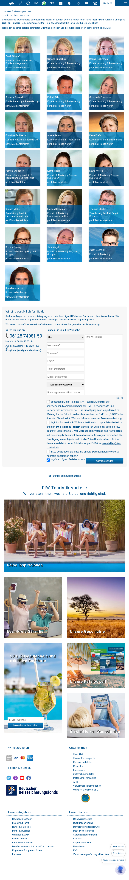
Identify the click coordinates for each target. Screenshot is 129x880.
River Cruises (118, 853)
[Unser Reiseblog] (78, 3)
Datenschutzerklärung (84, 778)
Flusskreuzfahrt (20, 822)
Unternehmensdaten (83, 774)
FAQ (36, 3)
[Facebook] (29, 778)
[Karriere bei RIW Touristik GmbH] (20, 3)
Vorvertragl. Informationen (87, 785)
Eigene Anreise (20, 838)
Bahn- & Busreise (21, 830)
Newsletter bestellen (25, 725)
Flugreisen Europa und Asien (27, 850)
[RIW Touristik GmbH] (11, 3)
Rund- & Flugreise (21, 826)
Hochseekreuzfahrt (22, 819)
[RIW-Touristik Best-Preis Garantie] (33, 607)
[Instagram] (15, 778)
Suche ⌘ (107, 3)
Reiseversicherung (82, 819)
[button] (120, 869)
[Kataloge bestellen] (69, 3)
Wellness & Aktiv (20, 834)
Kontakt (77, 838)
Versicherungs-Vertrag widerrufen (91, 854)
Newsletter (79, 846)
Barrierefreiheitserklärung (86, 826)
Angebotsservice (82, 842)
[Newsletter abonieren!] (33, 687)
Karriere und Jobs (82, 762)
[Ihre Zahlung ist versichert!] (32, 789)
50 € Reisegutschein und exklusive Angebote (33, 658)
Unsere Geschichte (87, 631)
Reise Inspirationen (25, 565)
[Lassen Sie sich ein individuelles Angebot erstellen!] (86, 3)
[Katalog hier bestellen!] (96, 665)
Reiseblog (78, 766)
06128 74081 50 (26, 336)
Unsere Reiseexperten (84, 758)
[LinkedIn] (9, 778)
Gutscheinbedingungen (85, 834)
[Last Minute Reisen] (28, 3)
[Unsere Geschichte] (96, 607)
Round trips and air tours (113, 860)
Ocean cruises (118, 847)
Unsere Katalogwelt (88, 681)
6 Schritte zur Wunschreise (95, 731)
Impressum (79, 770)
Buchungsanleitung (83, 822)
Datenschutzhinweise (104, 451)
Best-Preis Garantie (25, 631)
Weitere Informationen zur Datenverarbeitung (96, 418)
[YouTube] (22, 778)
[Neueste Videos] (64, 535)
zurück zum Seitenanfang (64, 475)
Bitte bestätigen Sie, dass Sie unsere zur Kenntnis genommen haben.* (83, 453)
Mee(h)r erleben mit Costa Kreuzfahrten (33, 846)
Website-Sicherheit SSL (85, 789)
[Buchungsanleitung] (96, 715)
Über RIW (78, 754)
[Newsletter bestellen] (60, 3)
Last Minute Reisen (22, 842)
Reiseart (16, 854)
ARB (75, 781)
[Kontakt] (95, 3)
